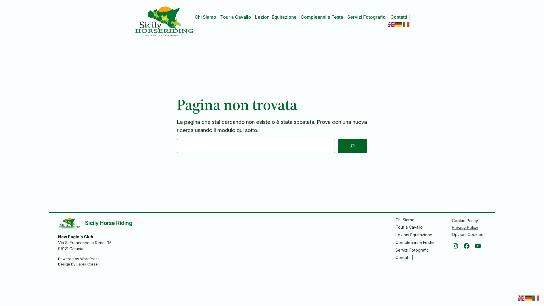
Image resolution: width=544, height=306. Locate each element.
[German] (399, 24)
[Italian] (406, 24)
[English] (391, 24)
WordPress (89, 259)
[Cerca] (352, 146)
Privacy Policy (465, 227)
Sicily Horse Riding (108, 223)
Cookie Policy (465, 220)
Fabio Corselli (87, 264)
